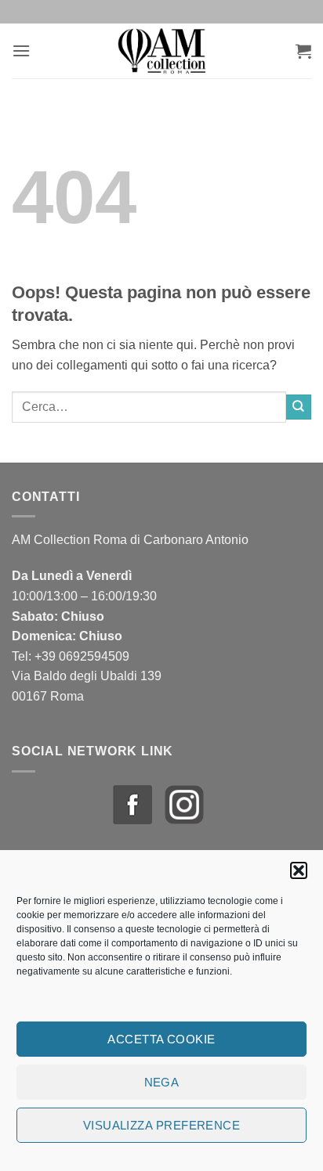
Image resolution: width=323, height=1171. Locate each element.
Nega (162, 1082)
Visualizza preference (161, 1125)
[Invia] (298, 407)
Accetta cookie (161, 1039)
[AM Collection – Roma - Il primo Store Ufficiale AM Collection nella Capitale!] (163, 50)
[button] (299, 870)
